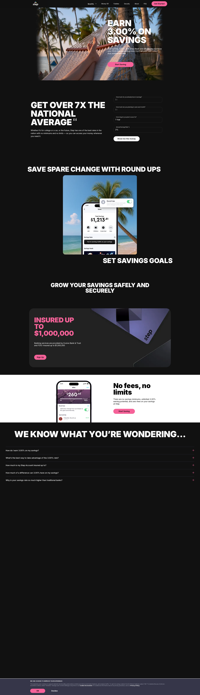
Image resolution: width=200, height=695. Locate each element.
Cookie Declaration (86, 685)
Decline (54, 691)
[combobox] (91, 3)
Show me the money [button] (126, 139)
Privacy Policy (134, 685)
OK (37, 691)
